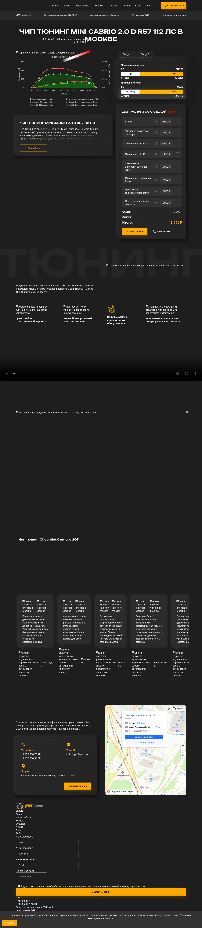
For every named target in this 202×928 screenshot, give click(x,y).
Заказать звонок (78, 785)
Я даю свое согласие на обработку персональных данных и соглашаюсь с (83, 886)
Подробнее (33, 148)
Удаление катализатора (174, 15)
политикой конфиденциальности (126, 886)
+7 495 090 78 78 (175, 5)
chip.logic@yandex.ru (78, 754)
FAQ (148, 5)
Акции (127, 5)
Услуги (52, 5)
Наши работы (82, 5)
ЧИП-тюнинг (22, 15)
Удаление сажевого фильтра (104, 15)
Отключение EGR (140, 15)
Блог (137, 5)
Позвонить (164, 231)
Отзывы (114, 5)
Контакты (99, 5)
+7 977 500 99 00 (31, 758)
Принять (9, 923)
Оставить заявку (135, 231)
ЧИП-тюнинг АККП (26, 904)
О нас (67, 5)
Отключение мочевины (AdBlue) (60, 15)
